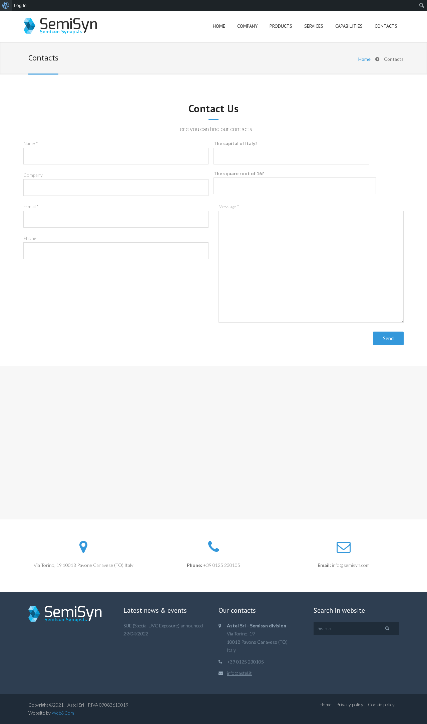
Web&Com (63, 713)
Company (247, 26)
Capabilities (349, 26)
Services (313, 26)
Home (219, 26)
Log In (20, 5)
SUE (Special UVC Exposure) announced (163, 625)
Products (281, 26)
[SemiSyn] (60, 27)
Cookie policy (381, 704)
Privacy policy (349, 704)
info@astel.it (239, 673)
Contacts (386, 26)
